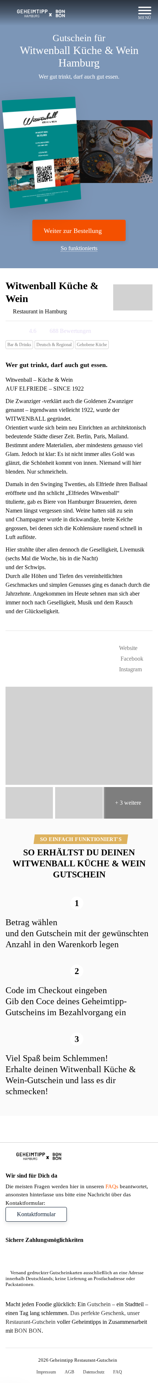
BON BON (28, 1366)
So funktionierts (79, 248)
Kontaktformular (36, 1214)
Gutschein (99, 1339)
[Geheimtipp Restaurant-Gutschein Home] (42, 12)
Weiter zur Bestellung (73, 230)
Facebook (131, 658)
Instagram (130, 669)
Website (127, 648)
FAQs (111, 1186)
